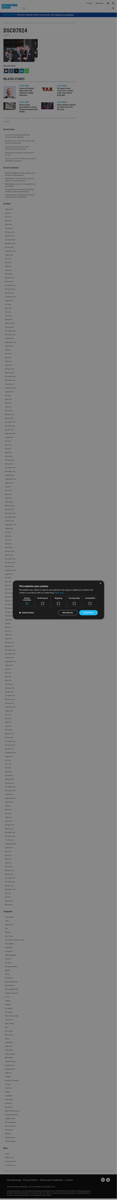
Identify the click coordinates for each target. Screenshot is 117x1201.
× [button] (100, 583)
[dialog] (58, 600)
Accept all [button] (88, 613)
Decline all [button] (68, 613)
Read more (59, 593)
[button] (26, 613)
